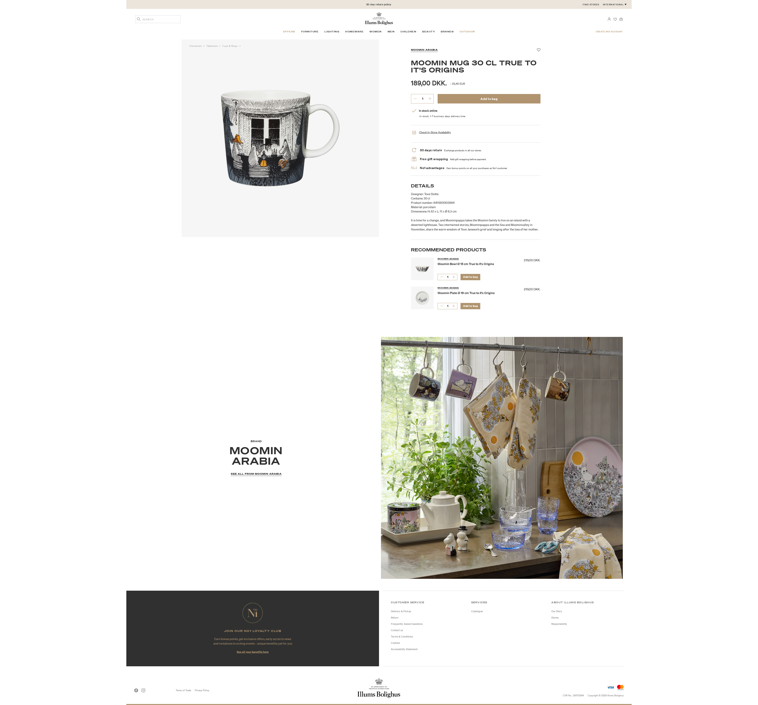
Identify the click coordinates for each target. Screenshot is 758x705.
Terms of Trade (183, 690)
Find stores (591, 4)
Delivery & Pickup (401, 611)
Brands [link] (447, 31)
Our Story (556, 611)
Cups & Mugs (230, 46)
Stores (555, 617)
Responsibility (559, 624)
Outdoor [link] (467, 31)
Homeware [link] (354, 31)
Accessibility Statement (404, 649)
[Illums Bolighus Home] (379, 18)
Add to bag (489, 99)
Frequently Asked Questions (407, 624)
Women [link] (376, 31)
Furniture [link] (310, 31)
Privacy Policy (202, 690)
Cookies (395, 643)
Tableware (212, 46)
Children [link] (408, 31)
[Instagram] (143, 690)
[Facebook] (136, 690)
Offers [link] (289, 31)
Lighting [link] (332, 31)
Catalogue (477, 611)
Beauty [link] (428, 31)
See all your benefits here (253, 652)
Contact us (397, 630)
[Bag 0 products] (621, 19)
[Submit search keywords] (139, 19)
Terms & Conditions (402, 636)
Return (394, 617)
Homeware (196, 46)
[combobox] (158, 19)
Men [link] (391, 31)
